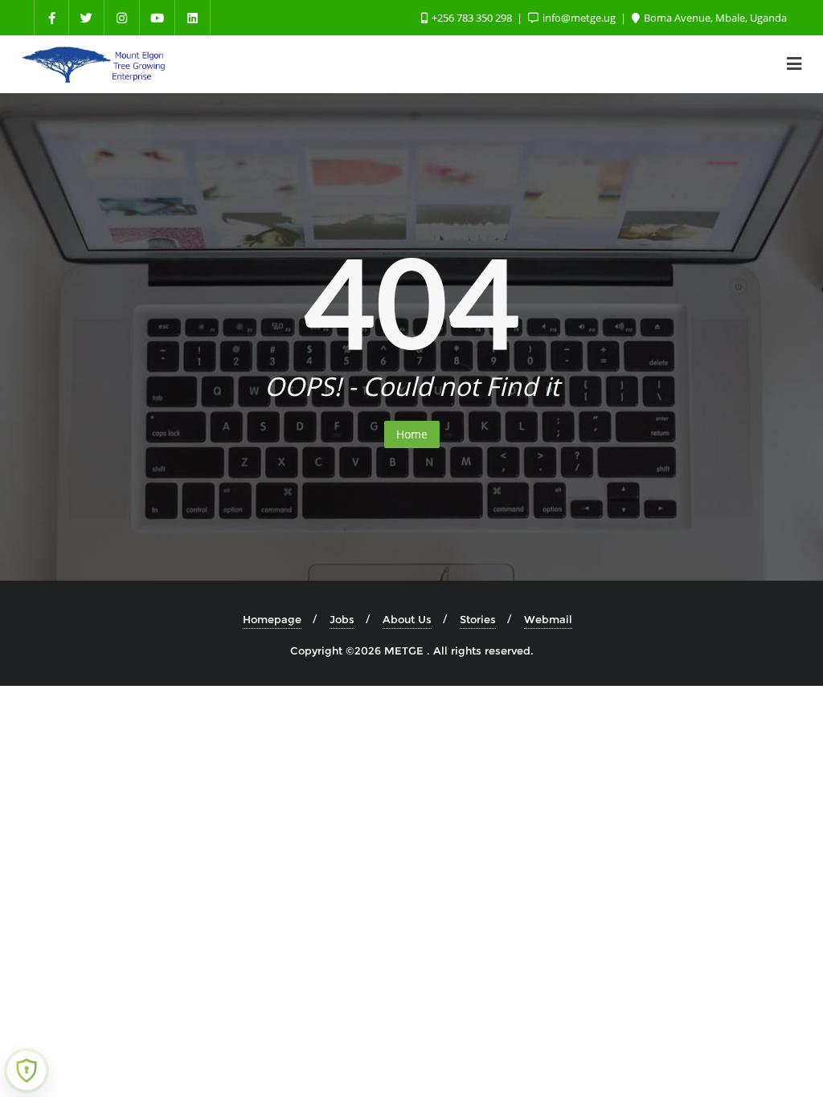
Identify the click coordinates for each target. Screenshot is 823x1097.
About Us (407, 619)
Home (412, 434)
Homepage (272, 619)
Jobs (342, 619)
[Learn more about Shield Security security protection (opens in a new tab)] (26, 1070)
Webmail (548, 619)
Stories (478, 619)
